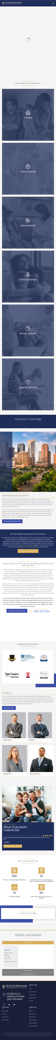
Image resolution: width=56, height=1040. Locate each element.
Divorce (31, 1011)
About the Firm (33, 992)
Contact (31, 1001)
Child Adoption (33, 1020)
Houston (7, 950)
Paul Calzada (34, 774)
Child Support (32, 1017)
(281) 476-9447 (13, 961)
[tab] (28, 942)
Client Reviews (32, 998)
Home (30, 988)
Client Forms (32, 995)
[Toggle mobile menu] (53, 3)
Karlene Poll (7, 774)
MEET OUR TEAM (9, 708)
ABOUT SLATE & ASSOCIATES (12, 521)
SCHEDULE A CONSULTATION (28, 551)
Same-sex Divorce (33, 1026)
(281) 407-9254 (42, 611)
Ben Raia (32, 740)
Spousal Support (33, 1023)
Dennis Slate (7, 740)
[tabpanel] (28, 956)
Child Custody (32, 1014)
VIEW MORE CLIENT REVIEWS (12, 846)
